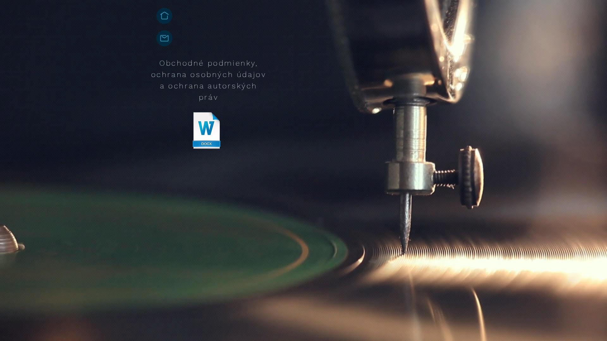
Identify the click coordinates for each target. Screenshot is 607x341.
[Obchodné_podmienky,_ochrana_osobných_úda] (206, 131)
